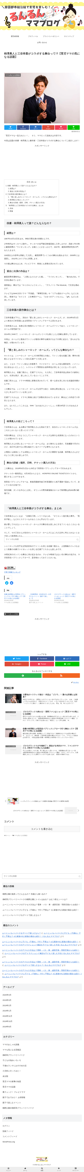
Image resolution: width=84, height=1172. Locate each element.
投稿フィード (8, 1131)
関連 (11, 211)
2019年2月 (7, 1005)
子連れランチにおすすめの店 (15, 1066)
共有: (11, 208)
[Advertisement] (42, 64)
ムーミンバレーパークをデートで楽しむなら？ (22, 915)
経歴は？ (13, 188)
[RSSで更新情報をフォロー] (61, 675)
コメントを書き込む (42, 829)
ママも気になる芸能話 (12, 614)
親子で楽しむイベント (12, 1103)
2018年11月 (7, 1016)
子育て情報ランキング (12, 572)
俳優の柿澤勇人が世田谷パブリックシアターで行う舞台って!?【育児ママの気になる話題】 (15, 596)
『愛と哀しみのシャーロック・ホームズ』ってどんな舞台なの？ (33, 197)
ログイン (6, 1126)
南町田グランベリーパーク (14, 1055)
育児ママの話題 (9, 1087)
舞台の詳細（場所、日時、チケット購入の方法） (28, 202)
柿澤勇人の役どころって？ (19, 200)
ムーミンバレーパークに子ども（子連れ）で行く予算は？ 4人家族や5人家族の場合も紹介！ (41, 910)
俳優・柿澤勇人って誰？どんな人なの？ (22, 186)
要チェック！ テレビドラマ (14, 1092)
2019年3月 (7, 1000)
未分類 (5, 1076)
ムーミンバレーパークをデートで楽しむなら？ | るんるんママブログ (33, 965)
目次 (28, 182)
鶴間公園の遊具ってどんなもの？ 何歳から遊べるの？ (25, 894)
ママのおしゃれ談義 (11, 1045)
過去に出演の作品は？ (18, 191)
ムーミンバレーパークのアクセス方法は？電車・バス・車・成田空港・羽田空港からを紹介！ (41, 905)
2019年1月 (7, 1011)
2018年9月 (7, 1027)
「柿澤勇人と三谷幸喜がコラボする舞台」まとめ (25, 205)
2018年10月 (7, 1021)
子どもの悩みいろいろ (12, 1060)
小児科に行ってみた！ (12, 1071)
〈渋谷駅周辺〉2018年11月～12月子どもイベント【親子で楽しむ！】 (40, 596)
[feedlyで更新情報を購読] (23, 675)
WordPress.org (9, 1142)
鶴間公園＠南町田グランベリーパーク (18, 1108)
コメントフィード (10, 1136)
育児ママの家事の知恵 (12, 1081)
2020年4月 (7, 995)
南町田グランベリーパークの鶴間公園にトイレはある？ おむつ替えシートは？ (35, 899)
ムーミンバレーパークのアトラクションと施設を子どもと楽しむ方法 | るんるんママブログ (39, 945)
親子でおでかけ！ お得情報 (14, 1097)
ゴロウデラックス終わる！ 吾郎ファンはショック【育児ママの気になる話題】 (65, 596)
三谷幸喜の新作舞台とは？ (17, 194)
